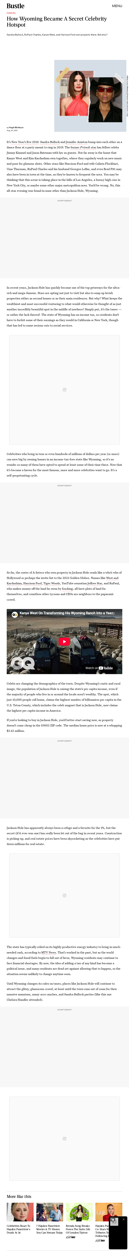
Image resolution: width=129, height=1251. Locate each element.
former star (83, 147)
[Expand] (112, 1219)
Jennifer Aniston (77, 142)
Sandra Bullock (50, 142)
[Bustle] (15, 6)
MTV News (48, 952)
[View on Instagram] (64, 390)
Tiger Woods (51, 583)
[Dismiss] (123, 1219)
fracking (67, 589)
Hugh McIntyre (16, 127)
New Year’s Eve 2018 (24, 142)
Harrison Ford (32, 583)
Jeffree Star (95, 583)
